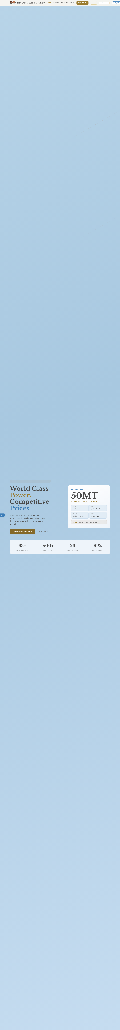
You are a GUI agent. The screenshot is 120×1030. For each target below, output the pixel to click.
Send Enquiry (82, 3)
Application (76, 513)
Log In (94, 3)
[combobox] (104, 3)
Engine (93, 513)
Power (92, 506)
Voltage (75, 506)
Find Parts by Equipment (22, 531)
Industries (64, 3)
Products (56, 3)
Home (49, 3)
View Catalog (43, 531)
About (72, 3)
